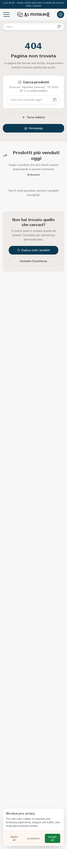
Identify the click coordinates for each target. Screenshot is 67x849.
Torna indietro (36, 117)
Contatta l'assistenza (33, 261)
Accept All (52, 838)
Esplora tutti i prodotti (35, 250)
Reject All (14, 838)
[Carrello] (60, 14)
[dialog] (33, 827)
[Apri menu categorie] (6, 14)
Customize (33, 838)
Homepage (36, 128)
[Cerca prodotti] (59, 27)
